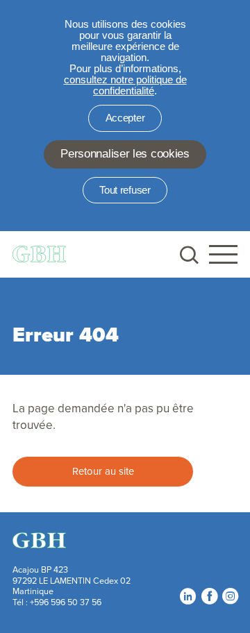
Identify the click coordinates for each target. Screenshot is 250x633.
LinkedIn (187, 596)
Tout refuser (124, 190)
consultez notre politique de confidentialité (125, 85)
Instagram (230, 596)
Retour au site (103, 471)
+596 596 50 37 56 (65, 602)
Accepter (125, 118)
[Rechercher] (188, 254)
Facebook (209, 596)
